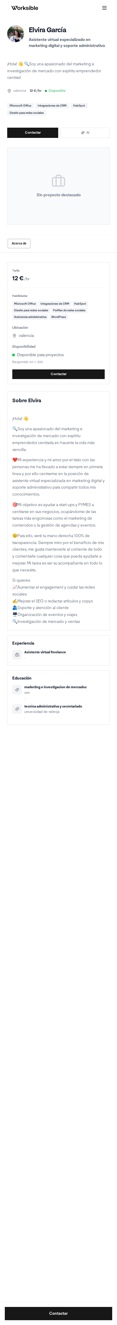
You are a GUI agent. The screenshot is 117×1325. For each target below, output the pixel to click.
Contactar (33, 132)
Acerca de (19, 243)
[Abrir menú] (104, 7)
